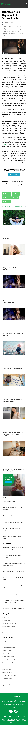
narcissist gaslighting (7, 688)
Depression (6, 28)
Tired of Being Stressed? (9, 501)
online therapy (5, 617)
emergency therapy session (9, 647)
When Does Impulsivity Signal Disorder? (13, 522)
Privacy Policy (21, 720)
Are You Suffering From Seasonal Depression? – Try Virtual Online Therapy (13, 434)
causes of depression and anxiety (12, 26)
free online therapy (7, 650)
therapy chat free (6, 669)
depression (5, 144)
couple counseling (6, 629)
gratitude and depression (9, 29)
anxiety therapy (6, 620)
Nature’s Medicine (8, 238)
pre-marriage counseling (8, 626)
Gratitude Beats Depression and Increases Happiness (12, 400)
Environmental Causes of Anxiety (12, 368)
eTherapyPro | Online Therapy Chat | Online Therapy (5, 3)
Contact (10, 716)
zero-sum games (6, 681)
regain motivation (6, 685)
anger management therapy (9, 623)
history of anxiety (6, 644)
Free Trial (14, 174)
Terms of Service (14, 722)
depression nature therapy (16, 28)
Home (4, 716)
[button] (6, 194)
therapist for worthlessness (9, 675)
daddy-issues (5, 653)
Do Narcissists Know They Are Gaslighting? (14, 608)
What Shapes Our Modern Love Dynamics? (13, 571)
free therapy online (7, 678)
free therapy (5, 633)
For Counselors (20, 716)
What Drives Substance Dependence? (12, 594)
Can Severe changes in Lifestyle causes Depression (12, 301)
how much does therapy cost (9, 666)
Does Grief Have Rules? (9, 515)
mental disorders (16, 60)
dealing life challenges (8, 656)
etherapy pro (5, 641)
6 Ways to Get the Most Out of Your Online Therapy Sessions (13, 470)
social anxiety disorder (8, 672)
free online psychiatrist (8, 663)
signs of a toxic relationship (9, 659)
